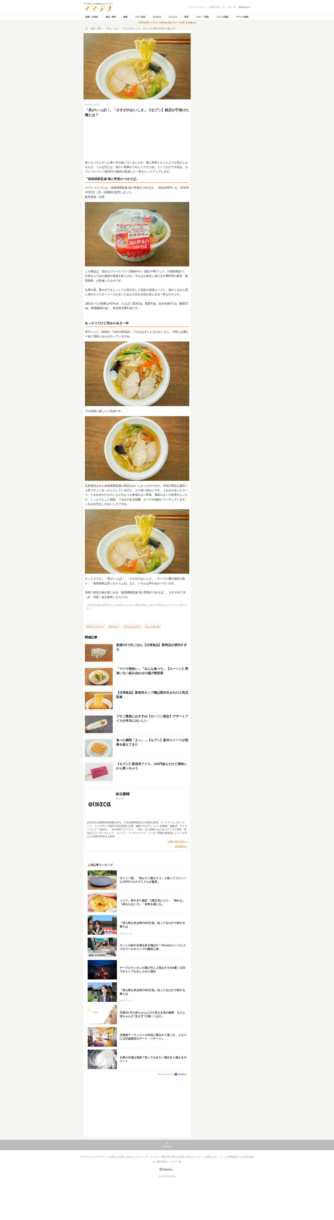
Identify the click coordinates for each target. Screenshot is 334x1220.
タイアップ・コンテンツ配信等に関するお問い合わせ (164, 1156)
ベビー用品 (140, 17)
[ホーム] (86, 28)
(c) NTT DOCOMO (167, 1176)
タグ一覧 (176, 1161)
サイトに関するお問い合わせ (117, 1156)
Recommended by (166, 1074)
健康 (125, 17)
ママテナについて (90, 1156)
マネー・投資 (202, 17)
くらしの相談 (222, 17)
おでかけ (157, 17)
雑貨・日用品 (92, 17)
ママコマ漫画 (242, 17)
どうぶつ (173, 17)
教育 (186, 17)
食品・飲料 (111, 17)
